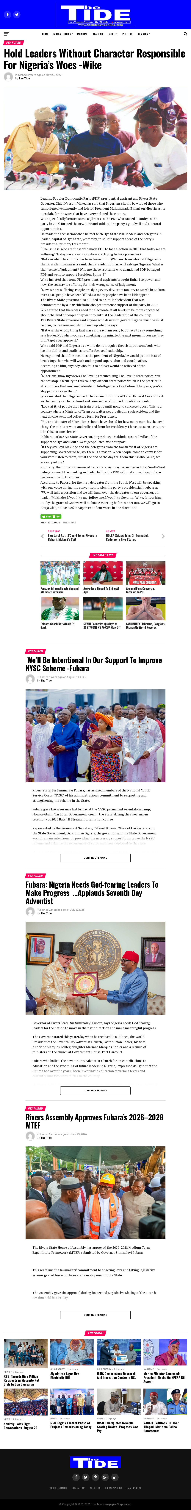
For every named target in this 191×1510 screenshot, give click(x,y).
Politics (127, 34)
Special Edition (62, 34)
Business (142, 34)
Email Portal (133, 1488)
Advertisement (58, 1488)
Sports (113, 34)
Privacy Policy (113, 1488)
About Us (95, 1488)
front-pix (70, 523)
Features (98, 34)
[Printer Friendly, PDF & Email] (50, 516)
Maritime (82, 34)
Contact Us (78, 1488)
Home (45, 34)
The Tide (24, 78)
